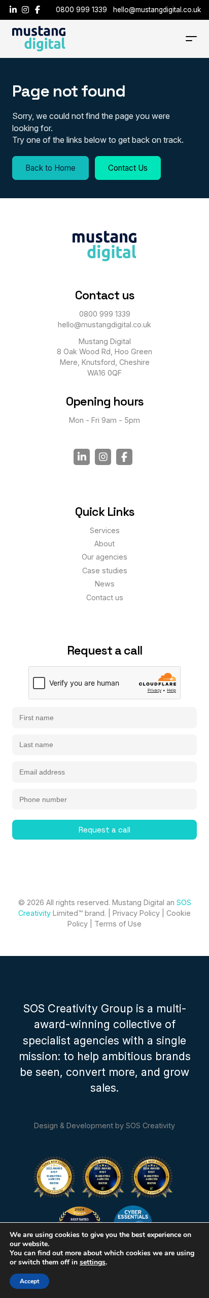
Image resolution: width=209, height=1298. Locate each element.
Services (105, 530)
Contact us (104, 597)
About (104, 543)
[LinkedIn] (14, 10)
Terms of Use (118, 923)
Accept (29, 1281)
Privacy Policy (136, 913)
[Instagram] (26, 10)
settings (93, 1262)
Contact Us (128, 168)
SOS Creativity (150, 1125)
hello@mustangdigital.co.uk (157, 10)
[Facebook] (37, 10)
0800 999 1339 (81, 10)
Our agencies (104, 556)
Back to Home (50, 168)
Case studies (104, 570)
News (105, 583)
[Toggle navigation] (191, 38)
